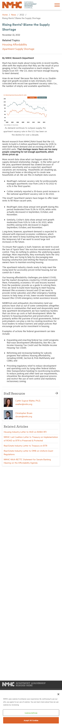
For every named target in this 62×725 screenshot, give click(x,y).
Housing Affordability (14, 44)
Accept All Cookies (31, 720)
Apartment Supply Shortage (18, 48)
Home (5, 14)
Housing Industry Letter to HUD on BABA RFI (25, 431)
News (14, 14)
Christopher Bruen (23, 412)
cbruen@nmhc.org (23, 416)
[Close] (58, 694)
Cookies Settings (31, 712)
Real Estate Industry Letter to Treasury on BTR (25, 445)
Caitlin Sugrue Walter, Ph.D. (28, 400)
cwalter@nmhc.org (23, 404)
